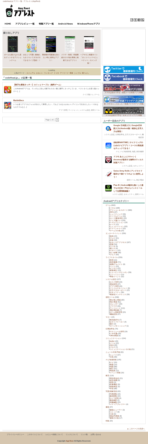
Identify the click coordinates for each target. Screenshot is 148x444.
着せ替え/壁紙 (115, 300)
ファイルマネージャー (118, 288)
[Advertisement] (123, 47)
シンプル (77, 73)
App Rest (69, 441)
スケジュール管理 (117, 332)
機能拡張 (113, 314)
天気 (111, 357)
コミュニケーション (113, 338)
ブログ (112, 347)
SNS (112, 345)
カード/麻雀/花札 (116, 218)
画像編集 (113, 402)
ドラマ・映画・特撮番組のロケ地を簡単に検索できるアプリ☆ (70, 57)
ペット (112, 266)
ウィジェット (73, 110)
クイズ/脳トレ (88, 95)
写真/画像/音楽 (111, 391)
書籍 (107, 407)
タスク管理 (114, 282)
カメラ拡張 (114, 398)
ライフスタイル (112, 257)
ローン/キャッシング (118, 326)
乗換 (111, 365)
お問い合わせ (96, 434)
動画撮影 (113, 400)
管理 (111, 382)
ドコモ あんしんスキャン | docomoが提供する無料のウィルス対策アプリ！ (128, 159)
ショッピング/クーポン (119, 272)
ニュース (113, 355)
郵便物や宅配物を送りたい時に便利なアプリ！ (51, 57)
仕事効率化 (119, 135)
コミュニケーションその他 (120, 349)
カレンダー (114, 304)
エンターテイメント (113, 233)
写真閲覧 (113, 394)
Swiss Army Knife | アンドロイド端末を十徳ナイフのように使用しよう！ (128, 174)
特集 (107, 421)
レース (112, 224)
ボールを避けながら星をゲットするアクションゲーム (12, 57)
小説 (111, 414)
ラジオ (112, 246)
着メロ (112, 248)
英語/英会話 (114, 378)
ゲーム (97, 95)
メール (112, 343)
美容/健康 (140, 152)
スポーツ (113, 250)
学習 (111, 389)
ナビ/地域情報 (125, 152)
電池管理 (113, 284)
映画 (111, 236)
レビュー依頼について (54, 434)
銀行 (111, 324)
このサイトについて (35, 434)
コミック (113, 412)
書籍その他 (114, 418)
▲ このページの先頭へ (137, 429)
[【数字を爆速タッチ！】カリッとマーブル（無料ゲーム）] (8, 93)
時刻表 (112, 371)
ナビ (117, 152)
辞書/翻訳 (113, 384)
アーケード (64, 73)
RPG (112, 212)
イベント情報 (115, 373)
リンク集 (84, 434)
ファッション (115, 275)
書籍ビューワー (116, 410)
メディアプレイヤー (118, 404)
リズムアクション (117, 222)
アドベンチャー (116, 228)
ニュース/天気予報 (113, 352)
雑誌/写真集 (114, 416)
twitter (112, 341)
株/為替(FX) (114, 320)
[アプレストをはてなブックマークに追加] (139, 21)
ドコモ (56, 73)
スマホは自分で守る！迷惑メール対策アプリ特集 (124, 93)
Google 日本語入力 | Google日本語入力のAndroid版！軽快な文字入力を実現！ (128, 128)
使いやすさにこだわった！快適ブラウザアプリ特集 (124, 104)
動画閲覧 (113, 396)
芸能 (111, 244)
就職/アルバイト (116, 264)
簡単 (71, 73)
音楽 (111, 240)
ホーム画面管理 (116, 312)
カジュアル (30, 73)
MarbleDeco (18, 100)
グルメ (112, 255)
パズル (112, 208)
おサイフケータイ (117, 322)
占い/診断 (113, 253)
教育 (107, 376)
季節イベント (115, 277)
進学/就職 (113, 380)
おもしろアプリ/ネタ (118, 242)
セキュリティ (138, 166)
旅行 (111, 369)
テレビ (112, 238)
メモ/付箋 (113, 334)
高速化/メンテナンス (118, 294)
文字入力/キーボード (133, 135)
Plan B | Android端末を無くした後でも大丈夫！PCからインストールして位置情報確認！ (128, 188)
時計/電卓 (140, 180)
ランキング (48, 73)
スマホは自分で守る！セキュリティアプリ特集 (124, 115)
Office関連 (114, 336)
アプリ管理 (63, 110)
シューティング (116, 214)
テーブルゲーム (116, 216)
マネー (108, 317)
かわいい (39, 73)
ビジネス (113, 268)
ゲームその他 (115, 231)
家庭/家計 (113, 270)
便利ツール (95, 110)
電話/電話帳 (114, 310)
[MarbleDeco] (8, 108)
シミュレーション (117, 226)
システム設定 (85, 110)
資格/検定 (113, 387)
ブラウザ (113, 306)
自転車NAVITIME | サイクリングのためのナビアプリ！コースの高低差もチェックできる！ (128, 145)
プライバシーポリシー (15, 434)
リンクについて (72, 434)
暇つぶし (85, 73)
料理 (111, 260)
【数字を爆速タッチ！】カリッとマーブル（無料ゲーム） (37, 85)
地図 (133, 152)
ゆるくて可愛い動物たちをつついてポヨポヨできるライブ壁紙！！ (31, 57)
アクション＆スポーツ (118, 210)
